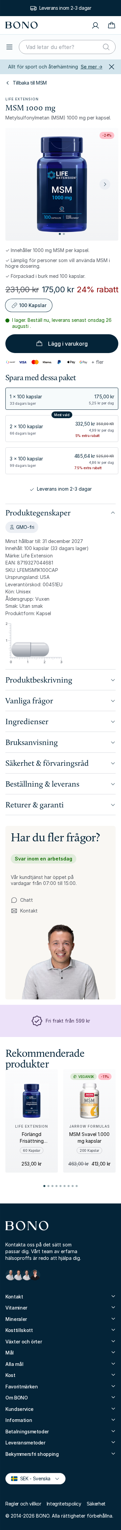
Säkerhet (96, 1504)
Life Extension (22, 99)
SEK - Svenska (32, 1478)
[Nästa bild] (104, 184)
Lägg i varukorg (68, 343)
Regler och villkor (23, 1504)
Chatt (26, 900)
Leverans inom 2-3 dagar (65, 8)
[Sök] (106, 47)
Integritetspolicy (64, 1504)
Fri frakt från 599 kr (68, 1021)
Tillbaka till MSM (30, 83)
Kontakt (24, 911)
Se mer (92, 66)
